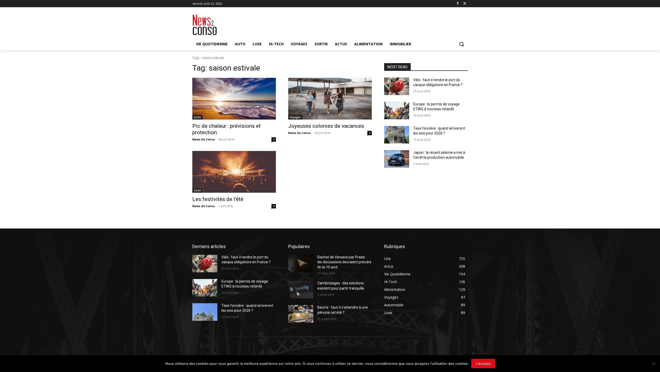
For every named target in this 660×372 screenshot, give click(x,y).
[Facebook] (457, 4)
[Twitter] (465, 4)
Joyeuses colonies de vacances (326, 126)
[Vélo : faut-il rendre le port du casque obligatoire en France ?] (396, 86)
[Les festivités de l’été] (234, 172)
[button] (461, 44)
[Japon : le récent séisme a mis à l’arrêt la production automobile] (396, 159)
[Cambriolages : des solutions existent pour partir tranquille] (300, 289)
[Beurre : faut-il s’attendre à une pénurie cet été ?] (300, 314)
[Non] (653, 363)
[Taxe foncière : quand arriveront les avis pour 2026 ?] (396, 134)
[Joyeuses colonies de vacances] (330, 99)
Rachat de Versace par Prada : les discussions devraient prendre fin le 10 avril (344, 262)
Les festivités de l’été (217, 199)
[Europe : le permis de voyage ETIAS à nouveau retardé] (396, 110)
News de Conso (203, 139)
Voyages (295, 117)
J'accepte (483, 363)
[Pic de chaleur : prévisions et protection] (234, 99)
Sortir (197, 117)
